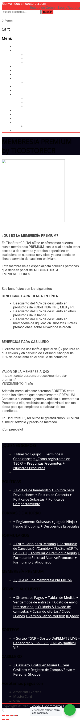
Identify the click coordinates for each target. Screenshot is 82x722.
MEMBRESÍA (22, 118)
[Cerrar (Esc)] (3, 715)
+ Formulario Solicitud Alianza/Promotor (46, 555)
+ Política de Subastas (42, 497)
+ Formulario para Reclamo (34, 544)
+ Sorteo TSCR (24, 638)
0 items (7, 20)
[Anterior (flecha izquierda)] (3, 719)
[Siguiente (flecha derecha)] (7, 719)
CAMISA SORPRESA (30, 86)
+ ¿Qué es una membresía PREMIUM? (42, 580)
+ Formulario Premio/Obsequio (52, 553)
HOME (18, 90)
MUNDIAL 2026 (26, 67)
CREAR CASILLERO (39, 98)
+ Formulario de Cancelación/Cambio (45, 546)
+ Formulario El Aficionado (45, 560)
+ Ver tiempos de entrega (45, 599)
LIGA (16, 114)
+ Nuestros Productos (39, 465)
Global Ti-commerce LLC (49, 706)
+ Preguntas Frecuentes (43, 463)
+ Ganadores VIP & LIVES (46, 640)
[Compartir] (7, 715)
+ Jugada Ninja (63, 521)
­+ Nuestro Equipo (27, 454)
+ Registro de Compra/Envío (50, 669)
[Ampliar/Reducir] (16, 715)
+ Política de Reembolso (32, 490)
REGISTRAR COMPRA (41, 102)
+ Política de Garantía (52, 494)
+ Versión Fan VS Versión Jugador (52, 616)
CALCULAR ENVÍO (38, 106)
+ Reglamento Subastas (32, 521)
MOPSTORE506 (36, 126)
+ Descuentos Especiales (60, 526)
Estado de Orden (42, 8)
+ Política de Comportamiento (38, 501)
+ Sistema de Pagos (28, 597)
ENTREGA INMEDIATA (29, 122)
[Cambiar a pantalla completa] (11, 715)
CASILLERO (24, 51)
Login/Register (68, 8)
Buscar (47, 11)
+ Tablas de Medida (60, 597)
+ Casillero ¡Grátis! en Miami (35, 665)
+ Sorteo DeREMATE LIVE (57, 638)
